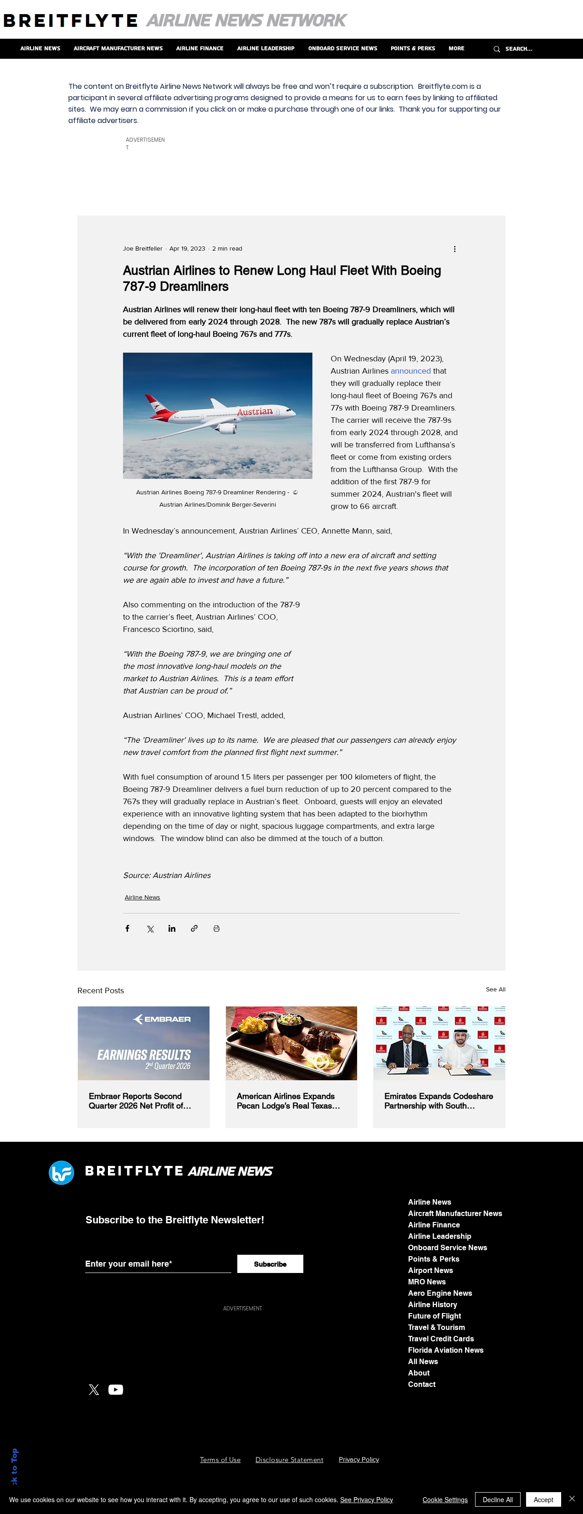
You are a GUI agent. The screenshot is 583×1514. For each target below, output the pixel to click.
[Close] (572, 1499)
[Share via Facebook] (127, 928)
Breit (110, 1170)
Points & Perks (434, 1259)
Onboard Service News (447, 1247)
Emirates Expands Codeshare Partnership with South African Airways (438, 1100)
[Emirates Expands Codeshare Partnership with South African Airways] (439, 1043)
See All (496, 989)
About (419, 1373)
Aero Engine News (440, 1293)
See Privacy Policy (366, 1499)
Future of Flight (434, 1316)
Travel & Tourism (436, 1327)
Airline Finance (434, 1225)
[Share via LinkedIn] (172, 928)
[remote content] (391, 656)
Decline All (498, 1499)
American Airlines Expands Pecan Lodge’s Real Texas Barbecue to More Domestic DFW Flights (287, 1100)
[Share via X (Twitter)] (149, 928)
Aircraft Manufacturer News (455, 1213)
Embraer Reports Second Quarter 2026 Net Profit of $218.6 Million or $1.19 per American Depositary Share (139, 1100)
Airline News (142, 897)
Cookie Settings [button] (445, 1499)
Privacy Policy (359, 1459)
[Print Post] (216, 928)
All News (423, 1361)
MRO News (427, 1282)
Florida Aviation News (446, 1350)
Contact (421, 1384)
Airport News (430, 1270)
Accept (543, 1499)
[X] (94, 1390)
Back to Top (14, 1473)
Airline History (432, 1304)
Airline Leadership (439, 1236)
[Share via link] (194, 928)
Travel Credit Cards (441, 1338)
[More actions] (454, 248)
